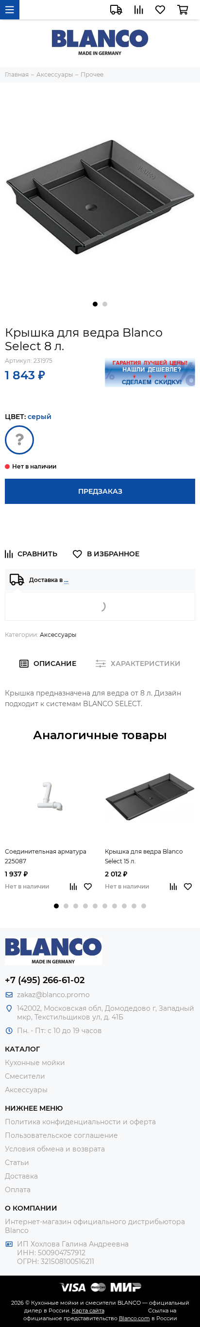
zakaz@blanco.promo (53, 994)
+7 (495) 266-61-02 (44, 980)
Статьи (17, 1162)
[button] (95, 304)
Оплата (18, 1189)
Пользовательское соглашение (61, 1135)
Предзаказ (100, 491)
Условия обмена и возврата (55, 1149)
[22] (19, 439)
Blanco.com (134, 1318)
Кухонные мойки (35, 1062)
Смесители (25, 1076)
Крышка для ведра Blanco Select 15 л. (144, 856)
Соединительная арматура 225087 (45, 856)
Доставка (21, 1176)
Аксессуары (58, 634)
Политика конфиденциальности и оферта (80, 1121)
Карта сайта (88, 1310)
